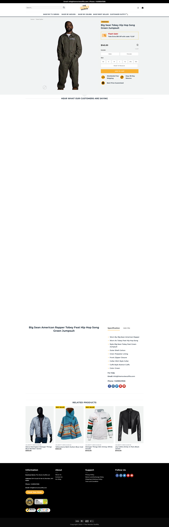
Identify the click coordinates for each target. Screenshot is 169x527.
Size (102, 57)
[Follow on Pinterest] (120, 386)
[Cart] (142, 8)
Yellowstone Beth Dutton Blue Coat (69, 447)
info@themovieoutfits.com (124, 376)
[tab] (114, 328)
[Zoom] (45, 87)
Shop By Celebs (85, 14)
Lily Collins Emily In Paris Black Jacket (127, 448)
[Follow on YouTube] (124, 386)
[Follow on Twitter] (116, 386)
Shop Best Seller (101, 14)
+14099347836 (119, 381)
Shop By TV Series (51, 14)
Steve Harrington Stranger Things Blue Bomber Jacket (39, 448)
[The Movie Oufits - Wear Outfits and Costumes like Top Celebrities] (84, 7)
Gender (103, 50)
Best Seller (39, 19)
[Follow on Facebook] (109, 386)
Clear (136, 48)
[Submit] (64, 7)
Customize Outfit (118, 14)
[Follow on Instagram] (113, 386)
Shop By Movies (69, 14)
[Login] (138, 8)
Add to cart (119, 71)
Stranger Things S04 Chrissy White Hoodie (98, 448)
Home (32, 19)
